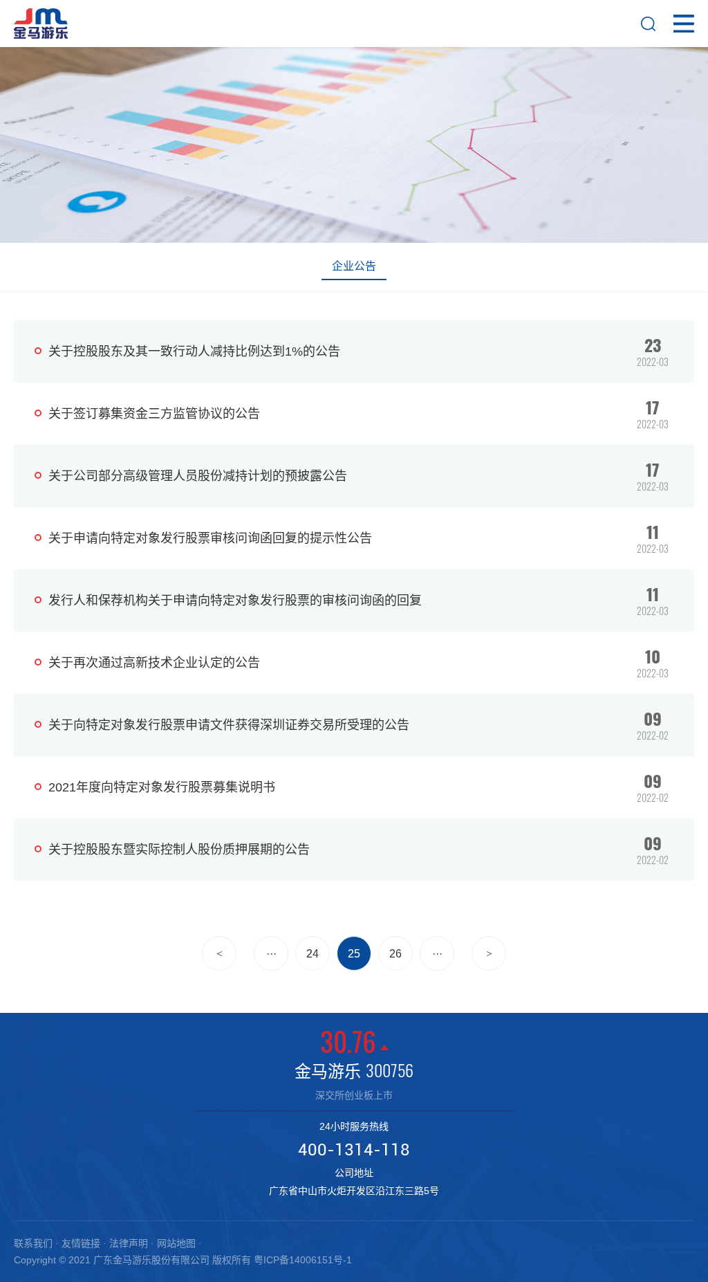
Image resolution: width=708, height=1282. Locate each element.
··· (271, 954)
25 (354, 954)
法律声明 (128, 1243)
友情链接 (81, 1243)
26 (395, 954)
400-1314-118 (354, 1150)
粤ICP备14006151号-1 (303, 1259)
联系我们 (33, 1243)
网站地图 (176, 1243)
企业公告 (354, 266)
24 (312, 954)
